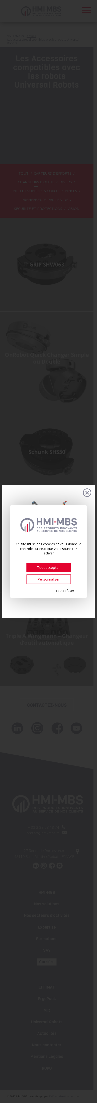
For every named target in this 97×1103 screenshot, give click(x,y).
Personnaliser (48, 579)
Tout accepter (48, 567)
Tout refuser (65, 591)
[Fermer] (87, 492)
